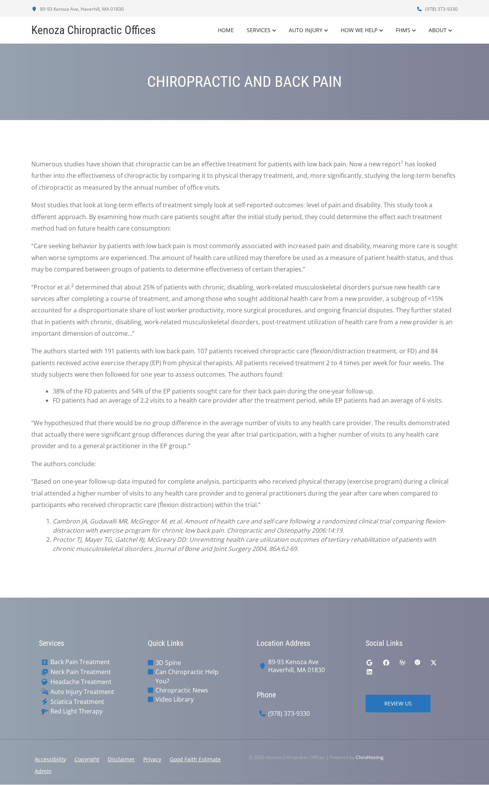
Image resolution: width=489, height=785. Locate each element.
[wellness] (402, 662)
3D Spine (168, 662)
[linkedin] (369, 671)
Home (226, 30)
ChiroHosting (370, 757)
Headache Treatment (81, 682)
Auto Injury (305, 30)
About (438, 30)
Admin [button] (43, 771)
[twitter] (433, 662)
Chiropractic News (181, 690)
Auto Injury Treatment (82, 692)
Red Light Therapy (76, 711)
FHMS (403, 30)
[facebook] (386, 662)
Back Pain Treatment (80, 662)
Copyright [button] (86, 759)
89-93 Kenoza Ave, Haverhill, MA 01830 (81, 9)
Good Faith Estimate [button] (195, 759)
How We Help (359, 30)
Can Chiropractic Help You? (187, 676)
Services (258, 30)
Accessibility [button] (50, 759)
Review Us (398, 703)
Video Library (174, 699)
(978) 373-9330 (441, 9)
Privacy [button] (152, 759)
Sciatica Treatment (77, 702)
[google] (369, 662)
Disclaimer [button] (121, 759)
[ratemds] (418, 662)
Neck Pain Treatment (80, 672)
